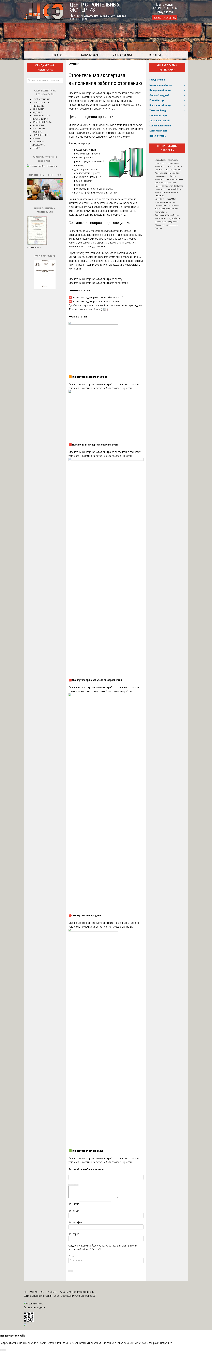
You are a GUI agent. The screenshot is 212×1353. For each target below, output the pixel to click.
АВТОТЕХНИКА (38, 141)
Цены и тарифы (122, 54)
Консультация (90, 54)
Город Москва (157, 79)
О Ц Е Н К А (37, 112)
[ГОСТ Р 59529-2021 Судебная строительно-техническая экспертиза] (45, 288)
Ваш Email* (74, 1203)
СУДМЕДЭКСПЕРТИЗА (41, 122)
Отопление (74, 64)
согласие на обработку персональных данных (101, 1245)
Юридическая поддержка (45, 67)
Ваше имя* (74, 1210)
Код (76, 1185)
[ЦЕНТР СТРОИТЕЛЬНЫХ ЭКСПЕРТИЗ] (43, 18)
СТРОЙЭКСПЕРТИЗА (41, 99)
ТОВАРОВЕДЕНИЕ (40, 135)
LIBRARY (36, 148)
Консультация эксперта (167, 148)
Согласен (3, 1350)
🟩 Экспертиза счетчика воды (86, 1150)
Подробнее (166, 1342)
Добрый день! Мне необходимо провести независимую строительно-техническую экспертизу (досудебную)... (167, 205)
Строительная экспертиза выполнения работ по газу (95, 278)
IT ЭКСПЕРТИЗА (39, 128)
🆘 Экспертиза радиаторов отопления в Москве (94, 301)
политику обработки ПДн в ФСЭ (85, 1249)
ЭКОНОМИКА (38, 109)
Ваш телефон (75, 1222)
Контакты (154, 54)
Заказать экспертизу (165, 17)
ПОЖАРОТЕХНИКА (40, 119)
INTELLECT (36, 138)
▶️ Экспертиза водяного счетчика (88, 376)
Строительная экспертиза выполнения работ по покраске (98, 282)
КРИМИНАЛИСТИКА (41, 115)
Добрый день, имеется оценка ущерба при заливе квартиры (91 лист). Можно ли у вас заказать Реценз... (167, 221)
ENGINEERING (38, 106)
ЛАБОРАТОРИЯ (38, 145)
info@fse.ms (165, 12)
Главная (57, 54)
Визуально (72, 1185)
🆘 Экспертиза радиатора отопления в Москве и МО (96, 297)
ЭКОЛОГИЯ (37, 132)
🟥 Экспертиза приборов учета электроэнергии (95, 679)
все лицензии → (34, 247)
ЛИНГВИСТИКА (39, 125)
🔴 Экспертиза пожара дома (85, 915)
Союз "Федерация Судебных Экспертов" (75, 1295)
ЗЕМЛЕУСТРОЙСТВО (41, 102)
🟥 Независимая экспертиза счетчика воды (93, 444)
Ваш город (74, 1234)
